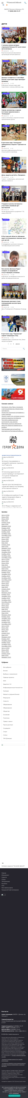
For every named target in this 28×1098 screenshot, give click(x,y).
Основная (6, 714)
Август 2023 (5, 581)
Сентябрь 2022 (6, 602)
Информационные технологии (13, 687)
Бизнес (5, 670)
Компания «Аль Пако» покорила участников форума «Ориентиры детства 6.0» (12, 408)
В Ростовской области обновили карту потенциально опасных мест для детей (14, 238)
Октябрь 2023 (6, 578)
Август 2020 (5, 648)
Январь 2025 (6, 550)
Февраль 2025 (6, 548)
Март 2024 (5, 568)
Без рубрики (7, 667)
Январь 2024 (6, 572)
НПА (3, 885)
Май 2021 (5, 631)
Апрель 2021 (6, 633)
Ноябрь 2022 (6, 598)
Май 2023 (5, 587)
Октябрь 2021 (6, 622)
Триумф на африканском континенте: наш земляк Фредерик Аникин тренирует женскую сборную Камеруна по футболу (12, 423)
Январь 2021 (6, 639)
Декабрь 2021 (6, 618)
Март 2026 (5, 524)
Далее (18, 344)
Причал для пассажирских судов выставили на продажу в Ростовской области (13, 486)
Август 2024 (5, 559)
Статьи (5, 735)
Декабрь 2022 (6, 596)
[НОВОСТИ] (14, 42)
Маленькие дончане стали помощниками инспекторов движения (11, 303)
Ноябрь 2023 (6, 576)
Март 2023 (5, 591)
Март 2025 (5, 546)
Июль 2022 (5, 605)
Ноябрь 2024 (6, 554)
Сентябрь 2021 (6, 624)
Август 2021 (5, 626)
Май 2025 (5, 543)
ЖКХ (4, 681)
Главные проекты (8, 677)
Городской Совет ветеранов (10, 890)
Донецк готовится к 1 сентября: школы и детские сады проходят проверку (13, 79)
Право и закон (7, 721)
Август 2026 (5, 515)
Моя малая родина (7, 887)
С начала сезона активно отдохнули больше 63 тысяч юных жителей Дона (14, 47)
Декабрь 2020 (6, 640)
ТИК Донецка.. (7, 738)
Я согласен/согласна (14, 1095)
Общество (6, 711)
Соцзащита (6, 728)
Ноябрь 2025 (6, 532)
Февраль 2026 (6, 526)
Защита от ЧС (7, 684)
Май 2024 (5, 565)
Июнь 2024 (5, 563)
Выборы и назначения (10, 674)
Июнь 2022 (5, 607)
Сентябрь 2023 (6, 580)
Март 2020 (5, 655)
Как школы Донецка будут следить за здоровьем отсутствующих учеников (11, 270)
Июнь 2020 (5, 652)
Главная (4, 873)
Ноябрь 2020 (6, 642)
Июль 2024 (5, 561)
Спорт (5, 731)
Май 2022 (5, 609)
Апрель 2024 (6, 567)
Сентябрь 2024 (6, 557)
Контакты (4, 883)
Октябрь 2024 (6, 556)
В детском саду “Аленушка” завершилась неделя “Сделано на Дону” (14, 144)
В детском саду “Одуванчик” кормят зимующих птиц (12, 334)
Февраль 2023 (6, 592)
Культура (6, 691)
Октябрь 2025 (6, 533)
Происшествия (8, 725)
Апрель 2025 (6, 544)
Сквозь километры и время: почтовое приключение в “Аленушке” (11, 112)
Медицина (6, 697)
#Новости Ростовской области (11, 455)
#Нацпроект (5, 875)
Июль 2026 (5, 517)
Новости (6, 701)
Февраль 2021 (6, 637)
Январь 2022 (6, 616)
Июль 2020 (5, 650)
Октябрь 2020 (6, 644)
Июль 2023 (5, 583)
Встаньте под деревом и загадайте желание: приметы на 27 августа (12, 463)
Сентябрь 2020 (6, 646)
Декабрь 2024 (6, 552)
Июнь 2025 (5, 541)
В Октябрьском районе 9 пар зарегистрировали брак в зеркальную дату (12, 497)
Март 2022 (5, 613)
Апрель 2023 (6, 589)
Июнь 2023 (5, 585)
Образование (7, 704)
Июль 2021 (5, 628)
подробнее (10, 1088)
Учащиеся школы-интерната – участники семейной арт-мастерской (12, 205)
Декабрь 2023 (6, 574)
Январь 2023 (6, 594)
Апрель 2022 (6, 611)
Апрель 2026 (6, 522)
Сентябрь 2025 (6, 535)
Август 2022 (5, 604)
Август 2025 (5, 537)
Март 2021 (5, 635)
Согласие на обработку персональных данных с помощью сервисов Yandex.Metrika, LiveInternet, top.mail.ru (14, 1065)
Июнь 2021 (5, 629)
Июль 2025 (5, 539)
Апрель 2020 (6, 653)
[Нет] (26, 1091)
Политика (6, 718)
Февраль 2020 (6, 657)
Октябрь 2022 (6, 600)
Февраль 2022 (6, 615)
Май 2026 (5, 520)
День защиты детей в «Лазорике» (13, 175)
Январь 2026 (6, 528)
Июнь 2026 (5, 519)
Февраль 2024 (6, 570)
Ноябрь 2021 (6, 620)
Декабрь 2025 (6, 530)
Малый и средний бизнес (11, 694)
